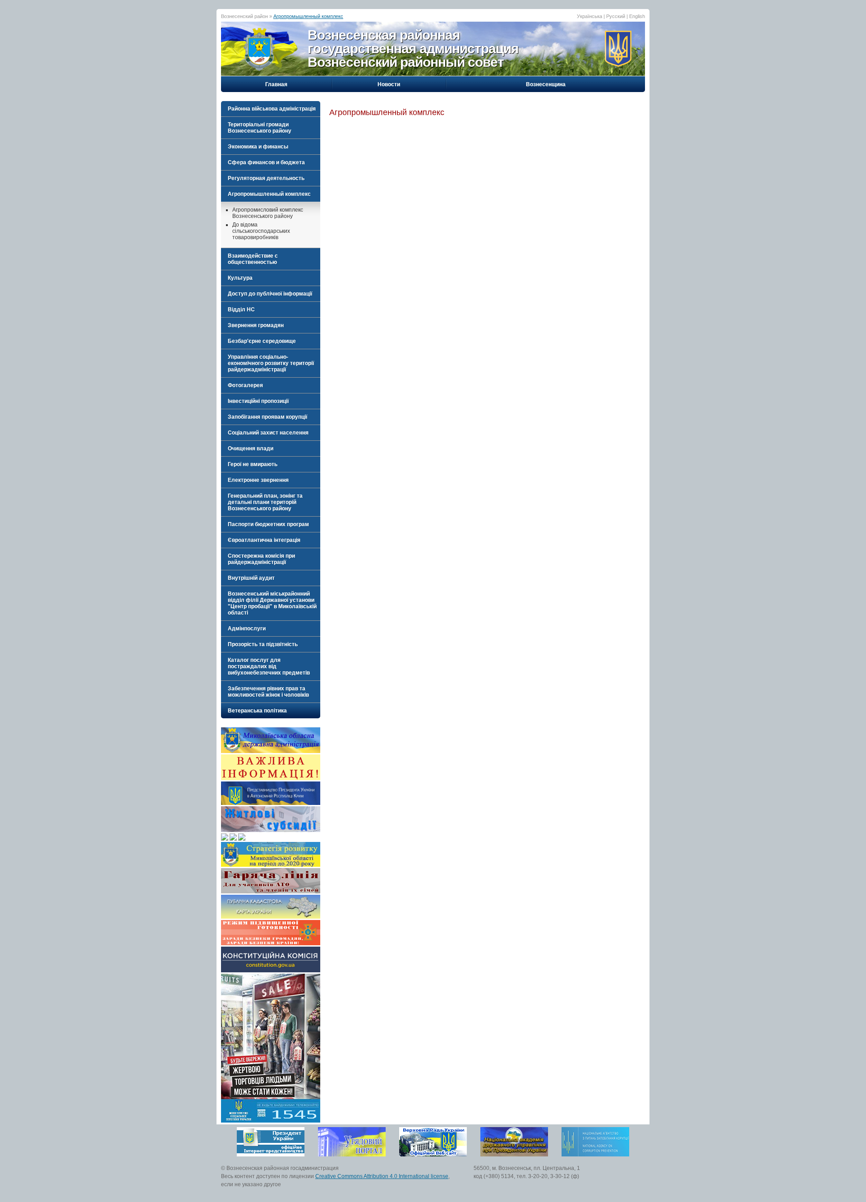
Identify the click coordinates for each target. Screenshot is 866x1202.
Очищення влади (250, 448)
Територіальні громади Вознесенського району (259, 127)
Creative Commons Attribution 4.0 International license (381, 1176)
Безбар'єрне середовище (262, 341)
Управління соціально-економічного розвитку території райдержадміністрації (271, 363)
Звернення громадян (256, 325)
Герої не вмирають (252, 464)
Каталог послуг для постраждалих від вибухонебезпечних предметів (269, 666)
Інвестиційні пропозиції (258, 401)
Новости (389, 84)
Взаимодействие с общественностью (253, 259)
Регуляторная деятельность (266, 178)
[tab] (270, 108)
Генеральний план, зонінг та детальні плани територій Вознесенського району (265, 502)
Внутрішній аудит (251, 578)
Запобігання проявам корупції (267, 417)
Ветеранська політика (257, 710)
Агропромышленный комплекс (308, 16)
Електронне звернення (258, 480)
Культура (240, 278)
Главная (276, 84)
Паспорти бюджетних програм (268, 524)
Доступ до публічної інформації (270, 294)
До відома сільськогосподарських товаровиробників (261, 231)
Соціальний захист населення (268, 433)
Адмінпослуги (247, 628)
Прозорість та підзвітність (263, 644)
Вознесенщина (546, 84)
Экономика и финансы (258, 146)
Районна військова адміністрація (272, 109)
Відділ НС (241, 309)
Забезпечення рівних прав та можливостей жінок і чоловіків (268, 691)
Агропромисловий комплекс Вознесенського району (267, 213)
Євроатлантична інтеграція (264, 540)
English (637, 16)
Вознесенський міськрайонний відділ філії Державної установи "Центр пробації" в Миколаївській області (272, 603)
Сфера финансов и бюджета (266, 162)
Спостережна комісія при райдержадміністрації (261, 559)
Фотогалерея (245, 385)
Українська (589, 16)
